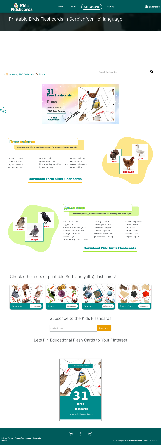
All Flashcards (91, 7)
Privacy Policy (7, 438)
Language (149, 6)
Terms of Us (19, 438)
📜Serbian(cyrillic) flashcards (20, 74)
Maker (61, 6)
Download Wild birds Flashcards (110, 248)
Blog (73, 6)
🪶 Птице (40, 74)
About (110, 6)
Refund (28, 438)
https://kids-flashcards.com (130, 440)
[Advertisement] (80, 48)
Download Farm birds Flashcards (55, 179)
